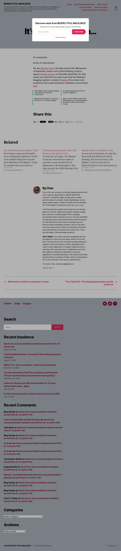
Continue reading (60, 37)
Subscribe (78, 32)
